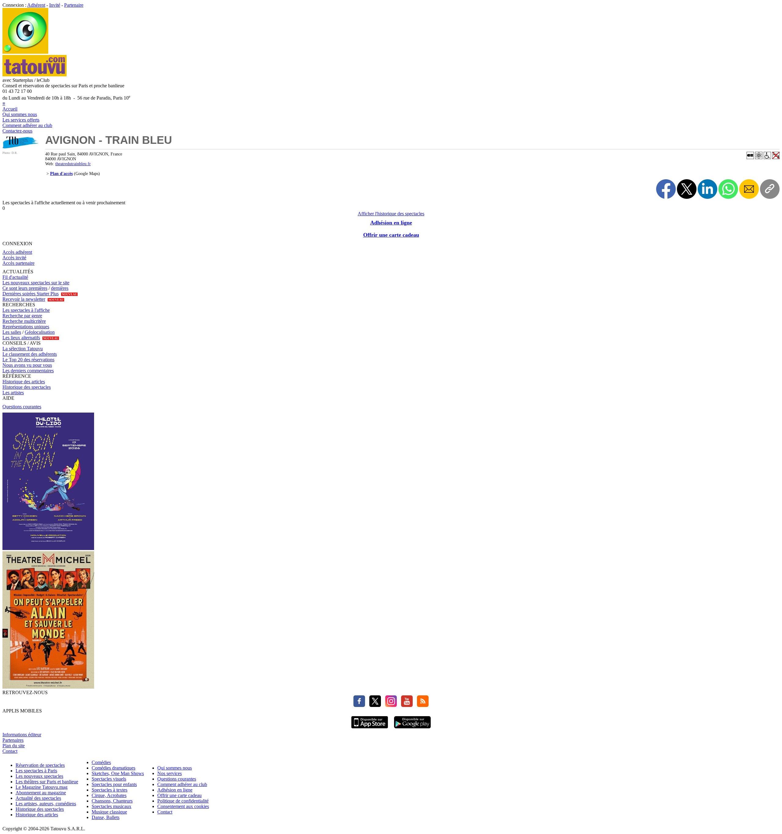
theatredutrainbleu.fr (73, 164)
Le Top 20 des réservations (28, 359)
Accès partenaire (18, 263)
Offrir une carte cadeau (391, 235)
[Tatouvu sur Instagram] (389, 705)
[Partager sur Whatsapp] (728, 189)
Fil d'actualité (15, 277)
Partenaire (73, 5)
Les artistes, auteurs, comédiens (46, 803)
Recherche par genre (22, 315)
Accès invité (14, 257)
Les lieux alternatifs (21, 337)
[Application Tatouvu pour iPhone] (369, 729)
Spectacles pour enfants (114, 784)
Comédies (101, 762)
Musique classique (109, 811)
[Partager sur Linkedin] (707, 189)
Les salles (11, 332)
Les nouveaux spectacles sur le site (35, 282)
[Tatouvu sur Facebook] (359, 705)
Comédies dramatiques (113, 767)
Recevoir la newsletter (23, 299)
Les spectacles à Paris (36, 770)
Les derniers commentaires (28, 370)
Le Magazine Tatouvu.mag (42, 787)
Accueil (9, 108)
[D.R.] (20, 146)
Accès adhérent (17, 252)
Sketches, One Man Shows (118, 773)
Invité (54, 5)
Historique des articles (23, 381)
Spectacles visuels (109, 778)
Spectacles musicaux (111, 806)
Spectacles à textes (109, 789)
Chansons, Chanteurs (112, 800)
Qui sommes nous (19, 114)
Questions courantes (21, 406)
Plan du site (13, 745)
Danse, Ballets (105, 817)
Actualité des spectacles (38, 798)
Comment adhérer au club (27, 125)
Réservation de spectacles (40, 765)
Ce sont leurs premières (24, 288)
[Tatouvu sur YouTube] (405, 705)
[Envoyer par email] (749, 189)
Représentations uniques (25, 326)
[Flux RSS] (421, 705)
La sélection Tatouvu (22, 348)
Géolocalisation (40, 332)
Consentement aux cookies (183, 806)
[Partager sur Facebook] (666, 189)
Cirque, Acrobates (109, 795)
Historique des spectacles (26, 387)
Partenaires (13, 740)
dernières (59, 288)
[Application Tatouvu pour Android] (412, 729)
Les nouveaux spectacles (39, 776)
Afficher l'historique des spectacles (391, 213)
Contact (9, 751)
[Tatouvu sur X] (373, 705)
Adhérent (36, 5)
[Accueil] (25, 52)
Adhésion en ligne (391, 223)
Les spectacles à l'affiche (26, 310)
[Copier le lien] (770, 189)
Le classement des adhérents (29, 354)
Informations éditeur (21, 734)
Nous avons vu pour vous (27, 365)
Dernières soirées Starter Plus (30, 293)
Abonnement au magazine (41, 792)
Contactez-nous (17, 130)
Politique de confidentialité (183, 800)
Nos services (169, 773)
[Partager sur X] (686, 189)
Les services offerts (20, 119)
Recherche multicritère (24, 321)
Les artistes (13, 392)
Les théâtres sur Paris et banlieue (47, 781)
